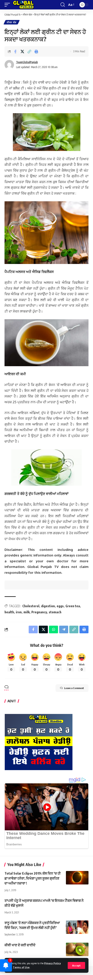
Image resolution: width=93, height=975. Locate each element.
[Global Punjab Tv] (23, 4)
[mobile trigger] (8, 4)
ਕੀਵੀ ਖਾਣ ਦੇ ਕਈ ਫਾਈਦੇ (20, 945)
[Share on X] (22, 51)
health (9, 612)
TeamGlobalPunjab (27, 62)
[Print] (36, 51)
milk (26, 612)
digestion (48, 606)
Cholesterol (30, 606)
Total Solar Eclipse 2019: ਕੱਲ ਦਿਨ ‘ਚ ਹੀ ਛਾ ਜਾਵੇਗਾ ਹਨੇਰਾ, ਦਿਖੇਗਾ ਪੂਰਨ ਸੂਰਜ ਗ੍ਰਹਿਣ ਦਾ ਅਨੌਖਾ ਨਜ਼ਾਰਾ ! (33, 878)
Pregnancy (39, 612)
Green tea (72, 606)
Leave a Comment (74, 688)
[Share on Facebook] (15, 51)
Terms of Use (21, 967)
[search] (62, 4)
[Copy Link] (29, 51)
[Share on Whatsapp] (53, 629)
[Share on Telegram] (63, 629)
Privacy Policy (52, 963)
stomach (55, 612)
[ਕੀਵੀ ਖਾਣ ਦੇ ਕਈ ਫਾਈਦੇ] (77, 949)
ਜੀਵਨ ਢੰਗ (11, 22)
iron (19, 612)
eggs (60, 606)
